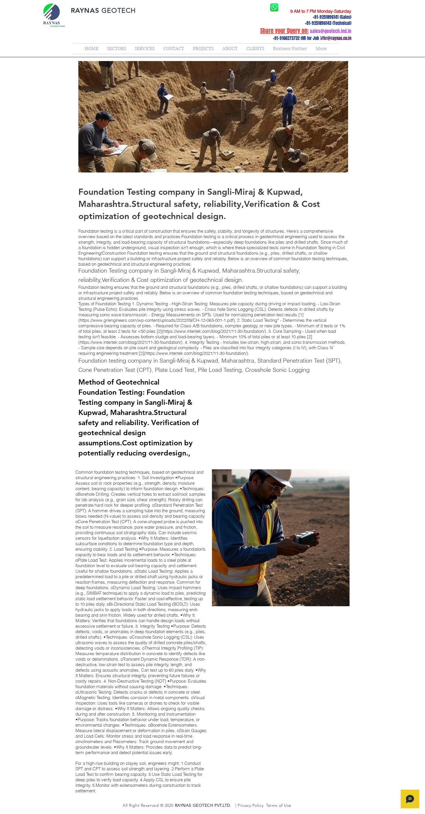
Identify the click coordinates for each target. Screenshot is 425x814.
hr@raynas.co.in (337, 38)
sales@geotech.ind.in (330, 31)
